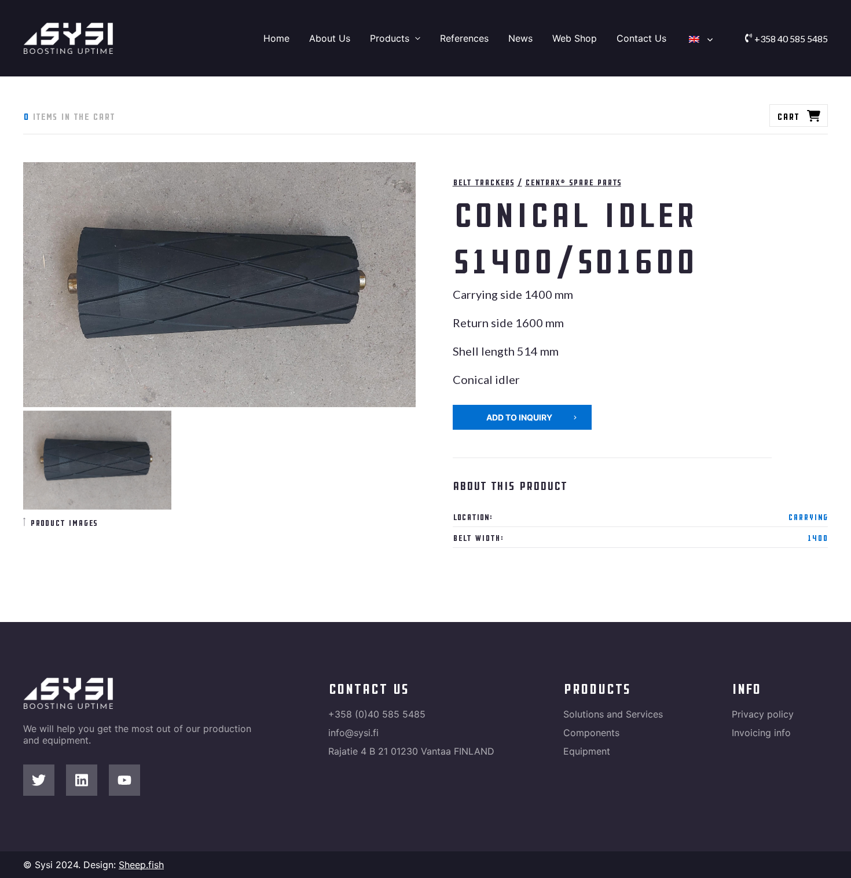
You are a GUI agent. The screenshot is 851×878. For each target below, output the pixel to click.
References (464, 38)
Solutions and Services (613, 714)
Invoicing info (761, 732)
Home (276, 38)
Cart (788, 115)
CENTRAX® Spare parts (573, 181)
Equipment (586, 751)
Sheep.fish (141, 864)
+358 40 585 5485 (791, 38)
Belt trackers (483, 181)
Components (591, 732)
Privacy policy (763, 714)
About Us (329, 38)
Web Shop (574, 38)
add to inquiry (519, 417)
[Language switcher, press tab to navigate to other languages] (698, 38)
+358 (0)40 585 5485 (377, 714)
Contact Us (641, 38)
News (520, 38)
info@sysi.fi (353, 732)
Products (389, 38)
